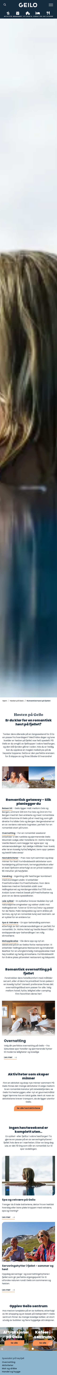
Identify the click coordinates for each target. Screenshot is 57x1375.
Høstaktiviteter (10, 857)
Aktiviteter (7, 1365)
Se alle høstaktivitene (28, 1108)
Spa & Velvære (10, 922)
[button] (20, 786)
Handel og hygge (11, 1371)
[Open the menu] (51, 5)
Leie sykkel (8, 901)
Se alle (14, 1342)
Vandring (7, 876)
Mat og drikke (9, 1368)
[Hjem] (28, 5)
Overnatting (8, 833)
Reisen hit (7, 808)
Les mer (8, 1057)
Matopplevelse (10, 941)
